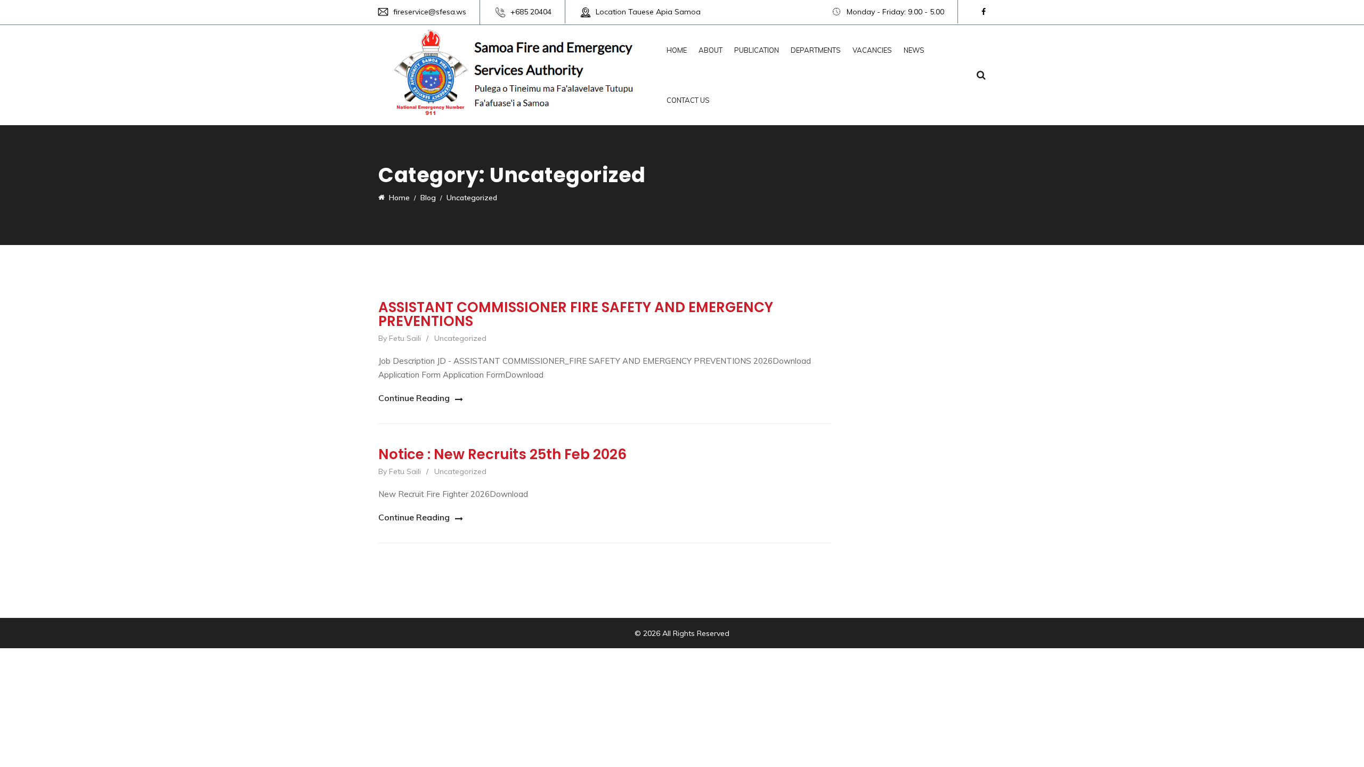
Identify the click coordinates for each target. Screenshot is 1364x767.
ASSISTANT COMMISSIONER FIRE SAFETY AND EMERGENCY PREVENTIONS (575, 314)
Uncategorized (460, 338)
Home (677, 50)
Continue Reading (414, 398)
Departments (816, 50)
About (710, 50)
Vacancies (872, 50)
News (914, 50)
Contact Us (688, 100)
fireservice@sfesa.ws (429, 12)
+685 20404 (530, 12)
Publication (756, 50)
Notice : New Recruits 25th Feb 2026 (502, 454)
